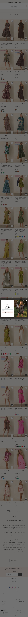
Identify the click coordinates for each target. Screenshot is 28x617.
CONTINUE (7, 312)
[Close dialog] (26, 300)
